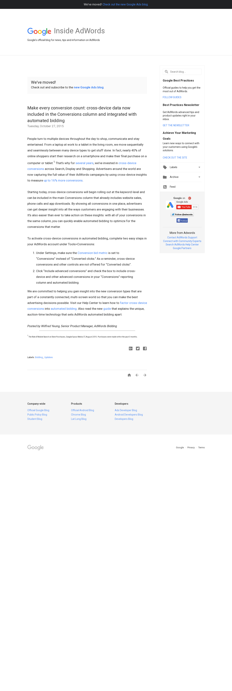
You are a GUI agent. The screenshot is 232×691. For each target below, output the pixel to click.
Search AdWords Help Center (182, 244)
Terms (201, 447)
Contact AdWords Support (182, 237)
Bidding (39, 357)
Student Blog (34, 418)
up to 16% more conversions (63, 180)
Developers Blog (124, 418)
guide (107, 308)
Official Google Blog (38, 410)
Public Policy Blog (37, 414)
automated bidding (64, 308)
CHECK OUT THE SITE (175, 157)
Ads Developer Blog (126, 410)
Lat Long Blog (78, 418)
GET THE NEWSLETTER (176, 125)
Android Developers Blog (129, 414)
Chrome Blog (78, 414)
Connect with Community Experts (182, 241)
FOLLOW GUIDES (172, 97)
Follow (184, 221)
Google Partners (182, 248)
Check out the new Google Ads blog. (125, 4)
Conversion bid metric (92, 253)
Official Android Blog (82, 410)
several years (85, 163)
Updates (48, 357)
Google (180, 447)
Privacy (191, 447)
